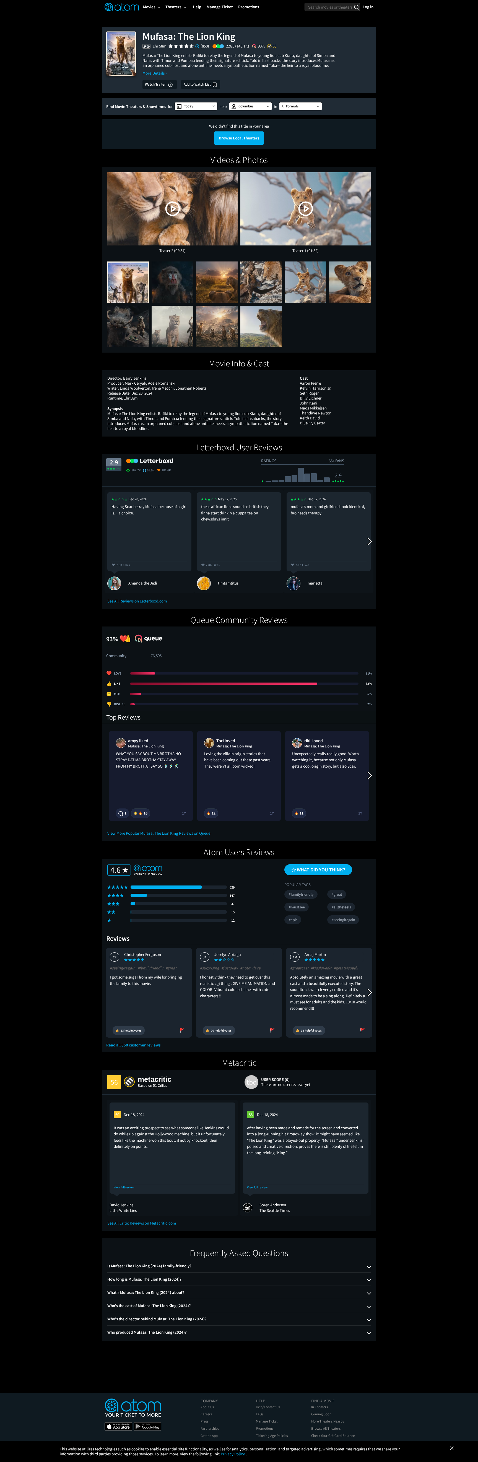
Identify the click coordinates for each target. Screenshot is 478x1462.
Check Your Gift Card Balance (333, 1435)
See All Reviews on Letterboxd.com (137, 601)
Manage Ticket (266, 1421)
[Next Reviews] (369, 541)
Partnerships (210, 1428)
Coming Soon (321, 1414)
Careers (206, 1414)
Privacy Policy (233, 1453)
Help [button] (197, 6)
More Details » (154, 73)
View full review (124, 1187)
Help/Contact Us (268, 1407)
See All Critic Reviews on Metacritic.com (141, 1223)
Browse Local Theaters (239, 138)
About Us (207, 1407)
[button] (196, 106)
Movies (149, 6)
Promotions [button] (248, 6)
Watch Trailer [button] (156, 84)
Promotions (264, 1428)
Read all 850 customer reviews (133, 1045)
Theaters (173, 6)
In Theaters (319, 1407)
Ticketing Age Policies (272, 1435)
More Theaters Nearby (327, 1421)
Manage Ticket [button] (220, 6)
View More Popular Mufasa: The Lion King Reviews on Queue (158, 833)
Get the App (209, 1435)
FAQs (259, 1414)
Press (204, 1421)
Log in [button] (368, 6)
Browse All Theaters (326, 1428)
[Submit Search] (356, 7)
